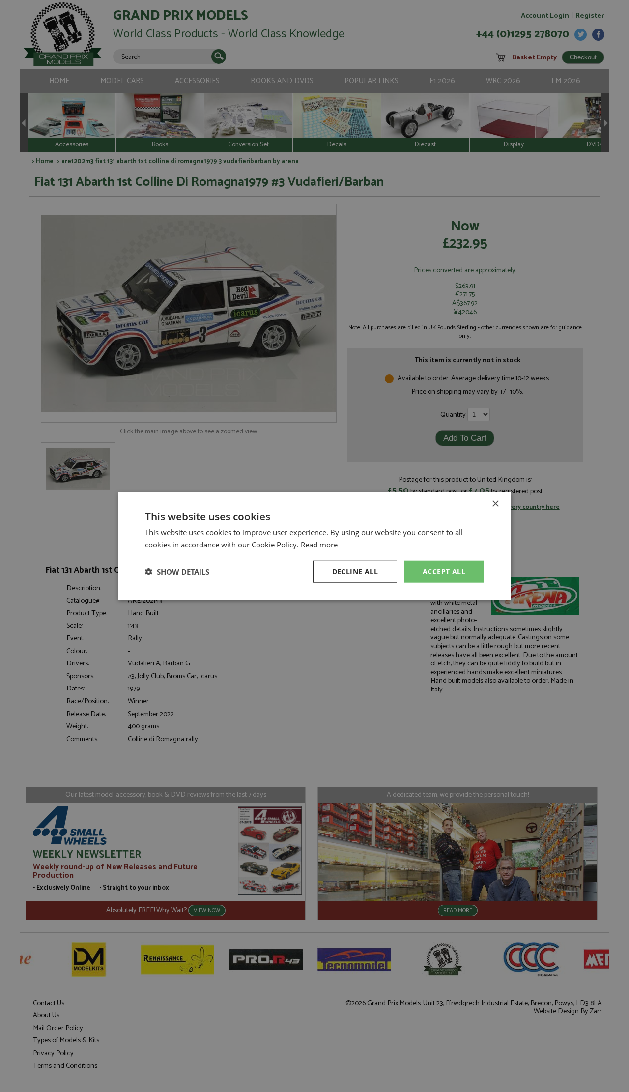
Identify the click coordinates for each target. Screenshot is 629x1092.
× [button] (495, 504)
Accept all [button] (444, 571)
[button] (177, 571)
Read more (319, 544)
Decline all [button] (355, 571)
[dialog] (314, 546)
